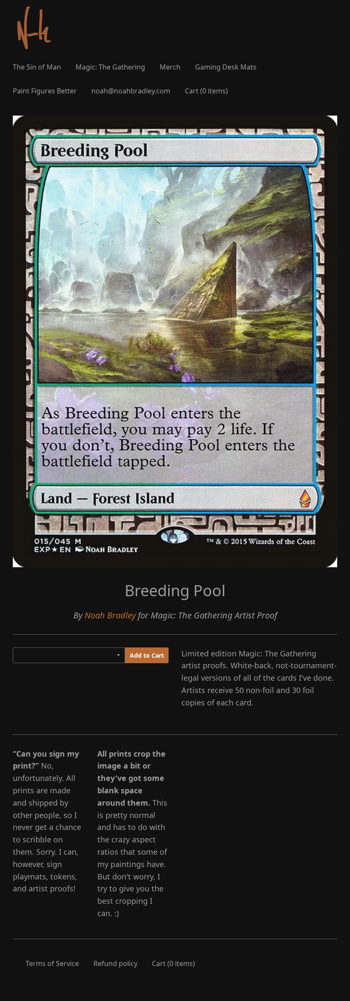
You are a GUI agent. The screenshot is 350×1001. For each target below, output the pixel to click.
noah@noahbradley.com (130, 91)
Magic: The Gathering (110, 67)
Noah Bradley (110, 615)
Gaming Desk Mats (226, 67)
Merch (170, 67)
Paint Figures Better (45, 91)
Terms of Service (52, 963)
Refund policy (115, 963)
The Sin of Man (37, 67)
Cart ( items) (206, 91)
